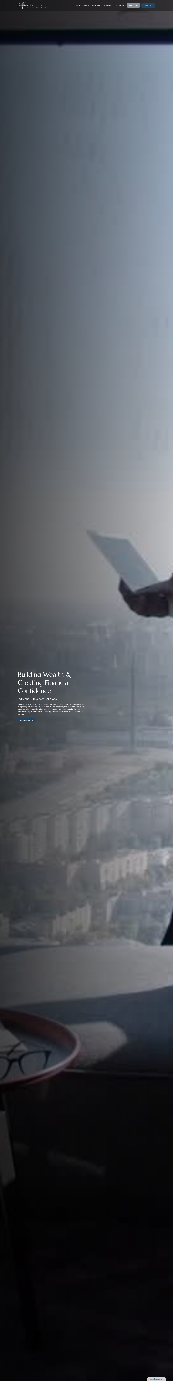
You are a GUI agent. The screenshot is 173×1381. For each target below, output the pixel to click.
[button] (77, 5)
